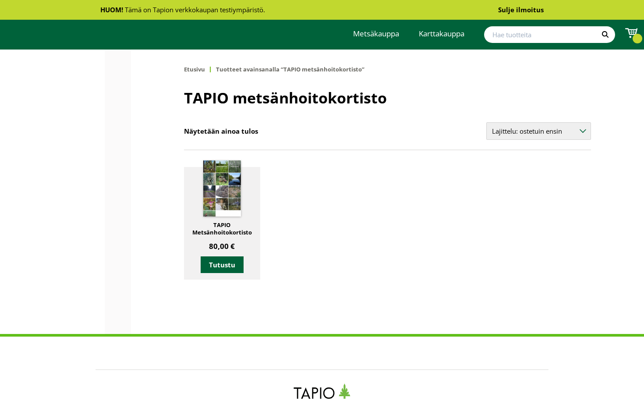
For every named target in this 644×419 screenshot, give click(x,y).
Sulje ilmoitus (521, 9)
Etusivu (194, 69)
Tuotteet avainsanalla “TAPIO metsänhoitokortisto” (290, 69)
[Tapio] (322, 391)
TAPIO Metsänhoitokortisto (222, 228)
